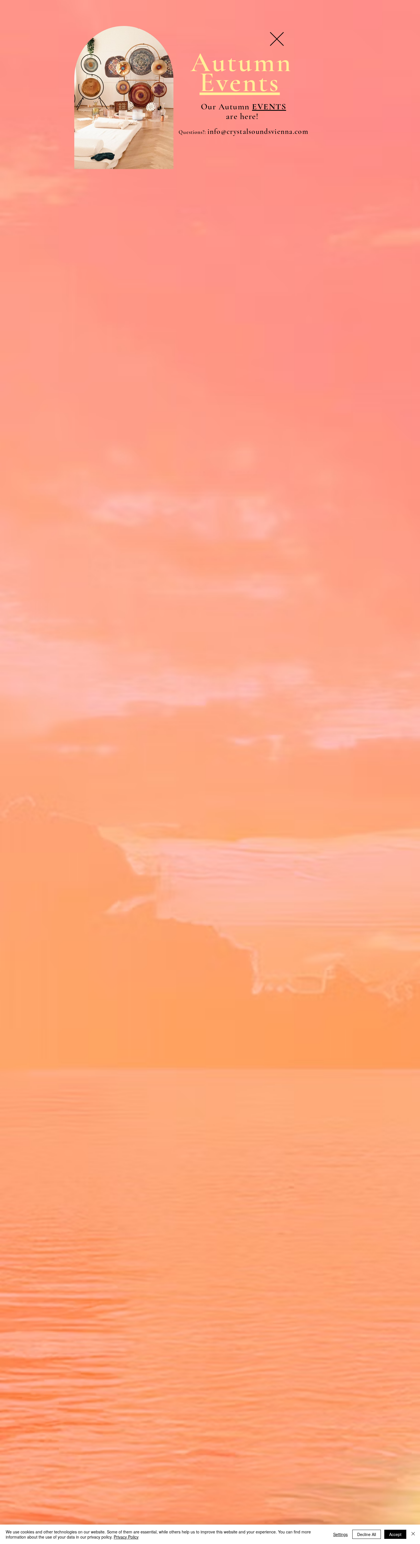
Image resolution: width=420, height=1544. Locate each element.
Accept (395, 1534)
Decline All (366, 1534)
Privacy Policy (126, 1537)
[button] (277, 39)
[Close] (413, 1534)
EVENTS (269, 106)
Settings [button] (340, 1534)
